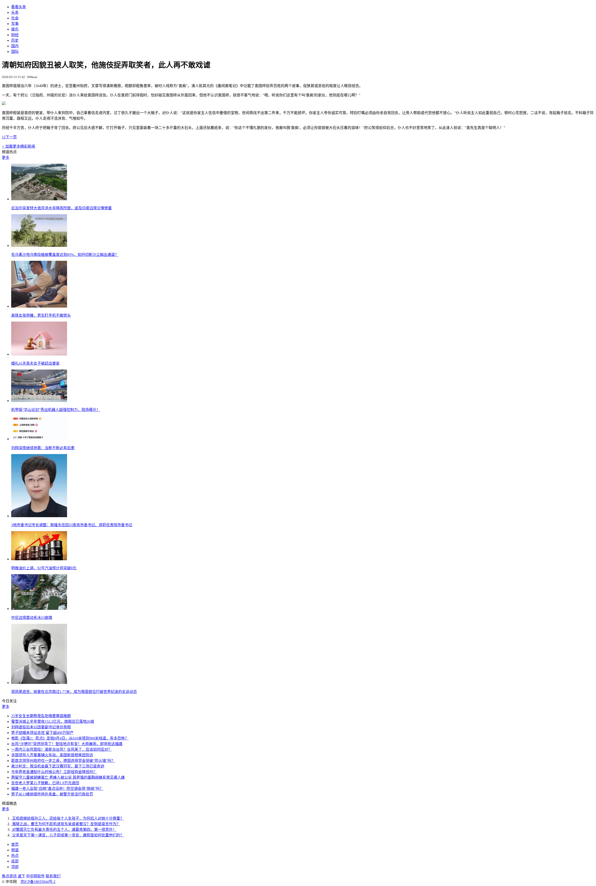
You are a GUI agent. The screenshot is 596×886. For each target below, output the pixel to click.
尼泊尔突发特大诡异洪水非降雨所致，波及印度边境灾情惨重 (61, 208)
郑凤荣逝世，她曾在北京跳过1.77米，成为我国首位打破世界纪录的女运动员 (74, 692)
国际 (15, 52)
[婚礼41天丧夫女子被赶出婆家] (39, 354)
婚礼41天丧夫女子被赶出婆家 (35, 363)
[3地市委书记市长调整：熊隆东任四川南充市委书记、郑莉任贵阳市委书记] (39, 516)
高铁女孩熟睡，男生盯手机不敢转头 (41, 315)
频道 (15, 850)
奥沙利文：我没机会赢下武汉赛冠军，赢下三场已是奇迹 (57, 766)
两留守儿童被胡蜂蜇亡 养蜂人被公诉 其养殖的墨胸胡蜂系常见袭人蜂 (68, 777)
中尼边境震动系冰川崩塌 (31, 618)
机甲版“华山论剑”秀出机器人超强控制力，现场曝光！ (55, 410)
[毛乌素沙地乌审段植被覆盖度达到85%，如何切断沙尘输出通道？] (39, 246)
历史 (15, 40)
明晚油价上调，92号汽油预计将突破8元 (43, 568)
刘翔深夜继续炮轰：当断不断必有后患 (42, 448)
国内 (15, 46)
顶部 (15, 867)
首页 (15, 844)
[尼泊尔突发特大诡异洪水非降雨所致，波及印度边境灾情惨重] (39, 199)
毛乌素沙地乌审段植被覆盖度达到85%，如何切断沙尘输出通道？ (65, 255)
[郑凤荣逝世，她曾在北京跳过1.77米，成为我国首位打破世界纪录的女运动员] (39, 683)
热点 (15, 856)
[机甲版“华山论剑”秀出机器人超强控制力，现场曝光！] (39, 401)
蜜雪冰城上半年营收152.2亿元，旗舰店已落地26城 (52, 721)
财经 (15, 35)
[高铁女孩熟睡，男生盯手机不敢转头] (39, 306)
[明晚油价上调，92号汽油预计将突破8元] (39, 559)
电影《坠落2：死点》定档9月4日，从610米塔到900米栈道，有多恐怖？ (70, 738)
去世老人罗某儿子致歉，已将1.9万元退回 (45, 783)
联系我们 (53, 876)
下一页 (11, 137)
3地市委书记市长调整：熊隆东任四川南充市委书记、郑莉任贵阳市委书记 (71, 525)
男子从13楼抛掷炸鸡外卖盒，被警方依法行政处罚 (52, 794)
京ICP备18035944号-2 (37, 882)
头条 (15, 12)
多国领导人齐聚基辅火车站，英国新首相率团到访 (52, 755)
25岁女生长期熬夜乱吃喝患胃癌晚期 (41, 716)
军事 (15, 24)
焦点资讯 (9, 876)
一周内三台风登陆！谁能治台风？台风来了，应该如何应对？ (61, 749)
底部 (15, 861)
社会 (15, 18)
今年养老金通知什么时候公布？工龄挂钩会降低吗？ (54, 772)
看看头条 (18, 7)
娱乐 (15, 29)
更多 (5, 158)
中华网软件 (35, 876)
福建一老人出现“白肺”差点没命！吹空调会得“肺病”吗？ (57, 789)
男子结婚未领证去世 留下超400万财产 (42, 733)
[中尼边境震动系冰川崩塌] (39, 609)
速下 (21, 876)
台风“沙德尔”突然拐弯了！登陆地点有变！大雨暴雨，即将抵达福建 (66, 744)
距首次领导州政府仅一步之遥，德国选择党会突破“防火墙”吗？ (63, 761)
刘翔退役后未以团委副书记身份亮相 (41, 727)
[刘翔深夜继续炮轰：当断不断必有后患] (39, 439)
